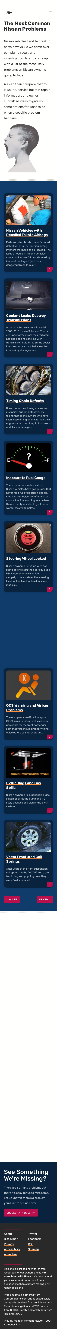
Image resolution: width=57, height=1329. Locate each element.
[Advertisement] (28, 630)
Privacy (9, 1244)
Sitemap (33, 1249)
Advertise (10, 1254)
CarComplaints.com (15, 1298)
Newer (43, 899)
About (8, 1234)
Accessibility (12, 1249)
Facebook (34, 1239)
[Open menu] (50, 12)
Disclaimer (11, 1239)
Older (13, 899)
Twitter (32, 1234)
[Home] (8, 13)
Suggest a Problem (19, 1212)
